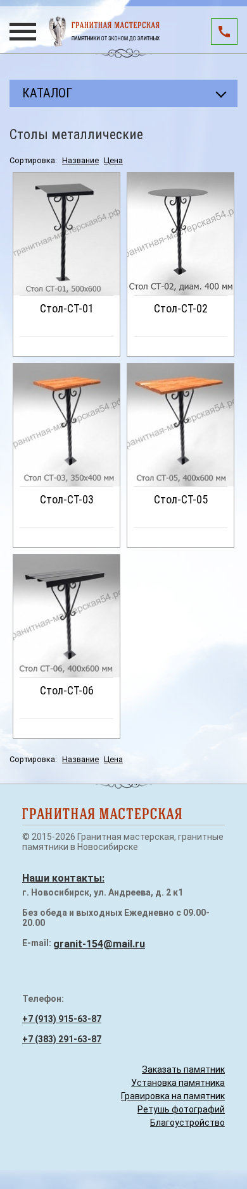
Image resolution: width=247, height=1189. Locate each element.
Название (80, 160)
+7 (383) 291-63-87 (61, 1039)
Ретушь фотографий (181, 1109)
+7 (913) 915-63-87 (61, 1019)
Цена (113, 160)
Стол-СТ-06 (67, 690)
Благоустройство (187, 1123)
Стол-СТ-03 (67, 499)
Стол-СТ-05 (181, 499)
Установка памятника (178, 1083)
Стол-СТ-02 (181, 308)
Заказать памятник (183, 1069)
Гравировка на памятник (173, 1096)
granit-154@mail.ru (99, 944)
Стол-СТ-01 (67, 308)
